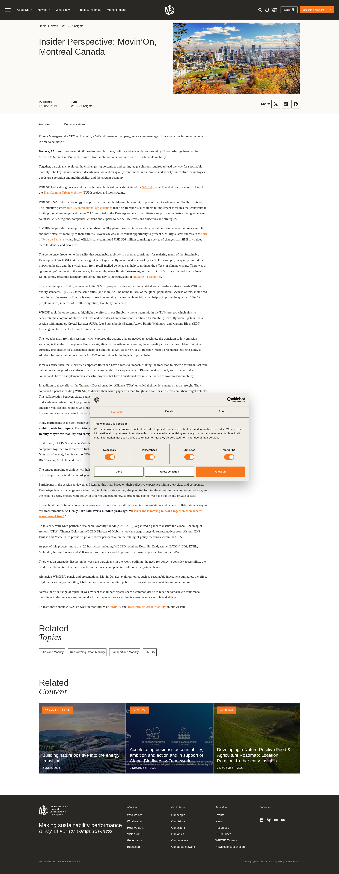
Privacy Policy (276, 861)
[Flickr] (283, 820)
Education (133, 846)
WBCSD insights (72, 26)
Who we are (134, 815)
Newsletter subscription (230, 846)
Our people (178, 815)
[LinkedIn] (262, 820)
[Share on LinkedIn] (286, 104)
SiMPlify (148, 187)
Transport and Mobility (125, 652)
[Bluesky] (269, 820)
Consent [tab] (116, 411)
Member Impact (116, 9)
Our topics (177, 834)
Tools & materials (90, 9)
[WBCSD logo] (169, 10)
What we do (134, 821)
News (54, 26)
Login (287, 9)
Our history (178, 821)
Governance (134, 840)
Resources (222, 827)
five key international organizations (89, 207)
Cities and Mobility (52, 652)
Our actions (178, 827)
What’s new (63, 9)
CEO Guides (223, 834)
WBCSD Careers (226, 840)
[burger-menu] (8, 9)
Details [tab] (169, 411)
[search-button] (260, 9)
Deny (118, 471)
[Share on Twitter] (275, 104)
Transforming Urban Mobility (63, 192)
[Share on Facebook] (295, 104)
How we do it (135, 827)
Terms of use (293, 861)
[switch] (150, 457)
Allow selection (169, 471)
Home (42, 26)
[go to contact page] (274, 9)
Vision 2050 (134, 834)
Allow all (220, 471)
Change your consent (255, 861)
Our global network (183, 846)
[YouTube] (276, 820)
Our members (179, 840)
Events (219, 815)
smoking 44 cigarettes (147, 276)
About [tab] (222, 411)
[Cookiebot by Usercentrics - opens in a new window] (229, 400)
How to (42, 9)
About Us (23, 9)
